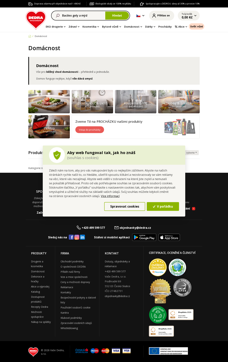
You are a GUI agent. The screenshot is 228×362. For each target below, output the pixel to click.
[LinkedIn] (82, 237)
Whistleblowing (69, 328)
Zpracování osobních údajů (76, 323)
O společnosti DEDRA (73, 266)
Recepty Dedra (39, 306)
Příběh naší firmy (70, 271)
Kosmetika (89, 26)
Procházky (165, 26)
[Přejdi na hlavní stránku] (36, 19)
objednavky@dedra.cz (135, 228)
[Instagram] (76, 237)
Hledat (117, 15)
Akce (181, 26)
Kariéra (65, 312)
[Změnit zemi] (138, 16)
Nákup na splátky (41, 322)
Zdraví (73, 26)
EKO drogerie (54, 26)
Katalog (35, 291)
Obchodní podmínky (72, 261)
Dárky (149, 26)
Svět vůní (196, 26)
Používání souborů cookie (75, 307)
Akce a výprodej (40, 286)
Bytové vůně (110, 26)
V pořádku (164, 206)
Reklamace (67, 287)
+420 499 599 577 (93, 228)
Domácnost (131, 26)
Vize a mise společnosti (74, 277)
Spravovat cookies (124, 206)
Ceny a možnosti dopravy (75, 282)
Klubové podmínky (71, 317)
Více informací (110, 196)
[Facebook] (71, 237)
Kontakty (66, 292)
